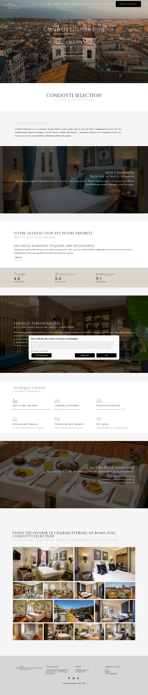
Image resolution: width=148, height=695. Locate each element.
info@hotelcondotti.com (82, 670)
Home (49, 4)
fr (145, 4)
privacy (107, 670)
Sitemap (107, 672)
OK (106, 355)
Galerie (105, 4)
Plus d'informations (42, 355)
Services (76, 4)
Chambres (58, 4)
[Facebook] (69, 678)
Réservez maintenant (128, 4)
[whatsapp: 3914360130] (78, 678)
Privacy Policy (35, 351)
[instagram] (74, 678)
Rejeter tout (84, 355)
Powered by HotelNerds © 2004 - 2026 (74, 683)
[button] (116, 337)
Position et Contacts (91, 4)
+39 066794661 (80, 672)
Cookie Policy (44, 351)
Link (53, 674)
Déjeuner (67, 4)
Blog (112, 4)
